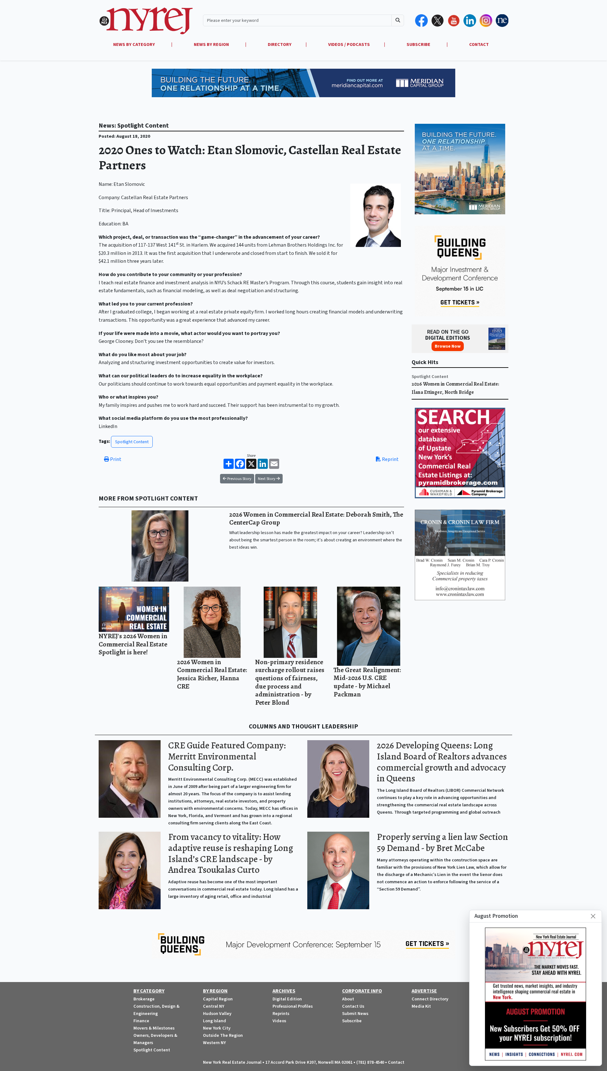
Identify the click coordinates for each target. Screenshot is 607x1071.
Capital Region (218, 999)
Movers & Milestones (154, 1028)
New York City (216, 1028)
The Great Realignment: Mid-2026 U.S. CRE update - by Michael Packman (367, 682)
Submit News (355, 1013)
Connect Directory (430, 999)
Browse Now (448, 346)
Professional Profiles (293, 1006)
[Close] (593, 916)
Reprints (281, 1013)
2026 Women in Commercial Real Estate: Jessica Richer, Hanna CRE (212, 674)
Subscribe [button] (419, 44)
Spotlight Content (132, 441)
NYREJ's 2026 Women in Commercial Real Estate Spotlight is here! (133, 644)
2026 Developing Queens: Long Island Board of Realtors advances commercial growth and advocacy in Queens (442, 761)
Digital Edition (287, 999)
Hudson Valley (217, 1013)
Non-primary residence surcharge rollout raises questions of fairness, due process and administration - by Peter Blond (289, 682)
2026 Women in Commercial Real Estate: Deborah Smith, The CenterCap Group (316, 518)
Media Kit (421, 1006)
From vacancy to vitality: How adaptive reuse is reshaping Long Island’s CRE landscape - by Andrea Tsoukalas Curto (230, 853)
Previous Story (238, 479)
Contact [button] (479, 44)
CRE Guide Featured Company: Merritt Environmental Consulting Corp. (227, 756)
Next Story (267, 479)
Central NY (213, 1006)
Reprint (390, 459)
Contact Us (353, 1006)
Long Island (214, 1020)
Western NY (214, 1042)
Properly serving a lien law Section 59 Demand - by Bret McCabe (442, 842)
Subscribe (352, 1020)
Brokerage (144, 999)
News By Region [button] (212, 44)
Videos (279, 1020)
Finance (141, 1020)
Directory (279, 44)
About (348, 999)
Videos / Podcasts (349, 44)
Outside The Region (223, 1035)
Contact (396, 1062)
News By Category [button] (134, 44)
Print (115, 459)
